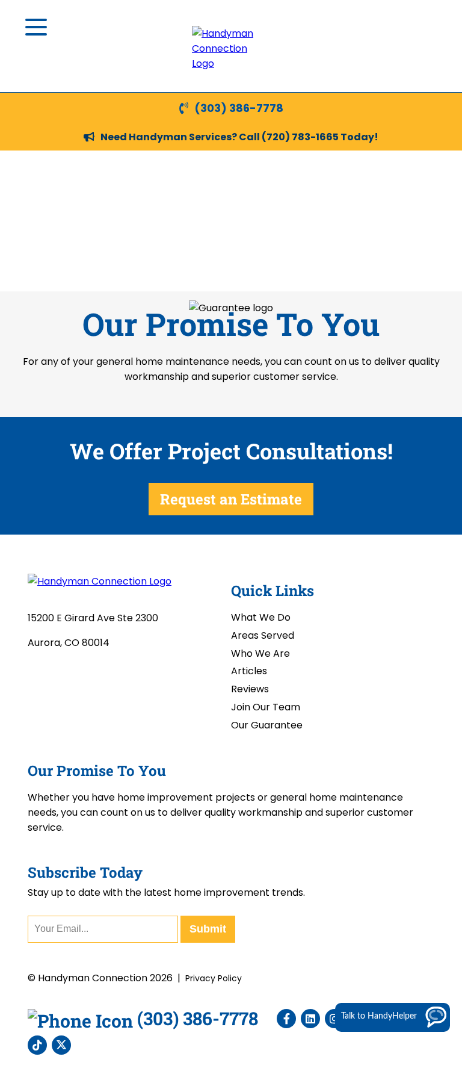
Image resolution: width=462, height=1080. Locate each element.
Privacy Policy (213, 978)
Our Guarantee (267, 725)
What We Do (261, 617)
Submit (207, 929)
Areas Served (262, 635)
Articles (249, 671)
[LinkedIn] (310, 1018)
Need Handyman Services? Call (181, 137)
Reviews (250, 689)
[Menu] (36, 27)
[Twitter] (61, 1045)
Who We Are (260, 653)
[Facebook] (286, 1018)
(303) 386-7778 (238, 108)
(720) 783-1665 (300, 137)
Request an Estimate (231, 499)
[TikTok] (37, 1045)
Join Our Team (265, 707)
